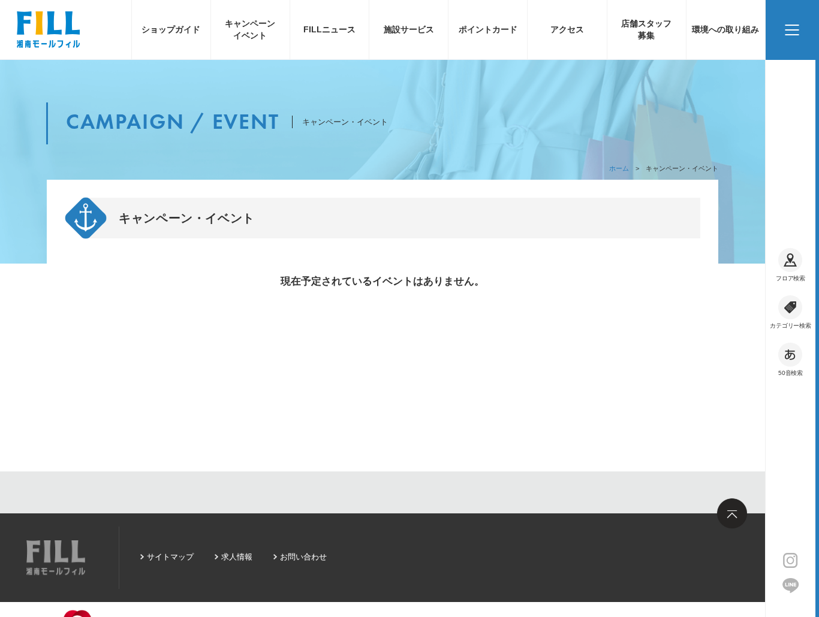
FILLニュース (329, 29)
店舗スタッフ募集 (646, 29)
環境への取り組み (725, 29)
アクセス (567, 29)
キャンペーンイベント (250, 29)
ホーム (619, 168)
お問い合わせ (303, 556)
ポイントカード (488, 29)
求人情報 (236, 556)
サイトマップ (170, 556)
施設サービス (409, 29)
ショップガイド (170, 29)
